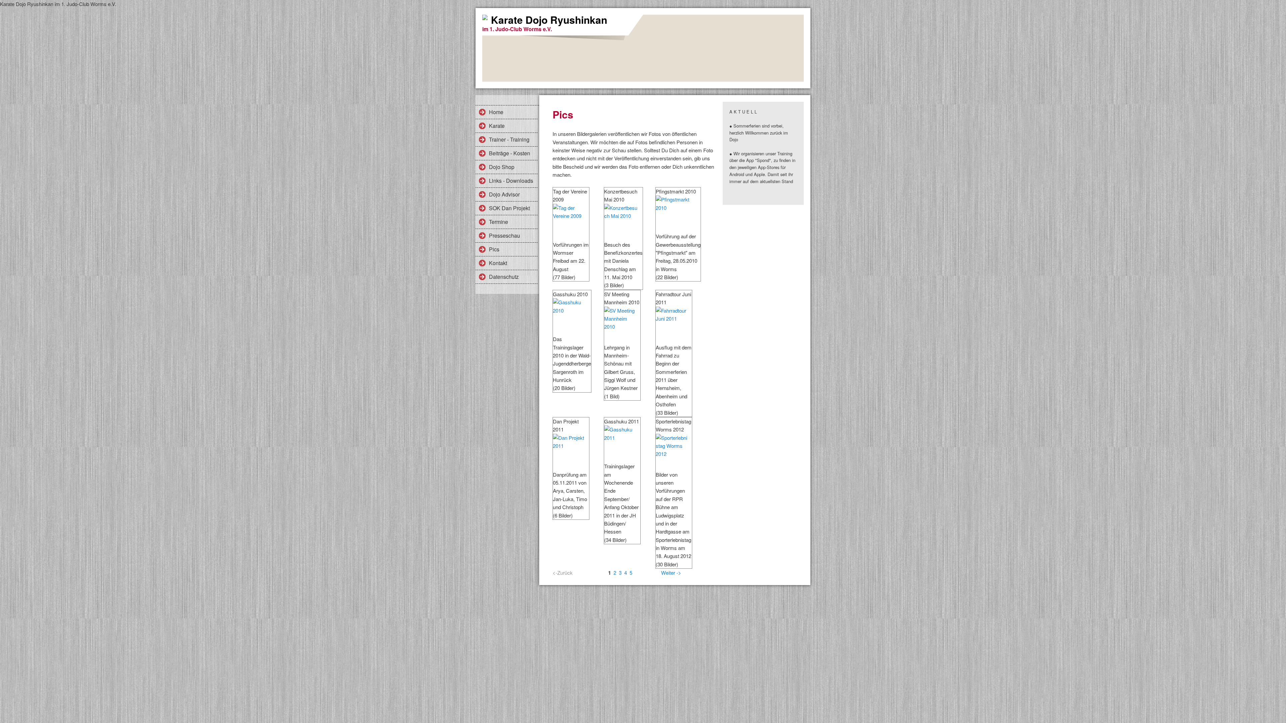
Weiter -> (671, 572)
